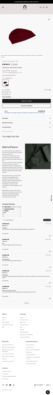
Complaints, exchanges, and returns (33, 357)
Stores (4, 319)
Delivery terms (29, 347)
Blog (21, 327)
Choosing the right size (8, 361)
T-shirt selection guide (8, 353)
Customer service (6, 371)
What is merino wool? (7, 344)
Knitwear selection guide (8, 347)
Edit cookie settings (31, 363)
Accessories (4, 61)
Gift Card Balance (24, 332)
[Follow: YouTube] (10, 385)
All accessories (11, 61)
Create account (23, 319)
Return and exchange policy (33, 349)
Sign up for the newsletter (26, 334)
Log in (21, 317)
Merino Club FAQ (24, 324)
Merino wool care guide (8, 356)
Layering (4, 358)
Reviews (22, 329)
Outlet (16, 61)
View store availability (26, 105)
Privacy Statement (30, 354)
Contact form (5, 374)
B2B (3, 327)
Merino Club (23, 322)
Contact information (25, 337)
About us (4, 317)
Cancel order (5, 378)
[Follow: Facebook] (3, 385)
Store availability (6, 97)
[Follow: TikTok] (14, 385)
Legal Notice (29, 352)
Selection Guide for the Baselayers (8, 350)
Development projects (7, 324)
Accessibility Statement (32, 361)
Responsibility (5, 322)
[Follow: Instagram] (7, 385)
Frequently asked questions (9, 376)
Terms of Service (30, 344)
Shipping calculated (12, 72)
